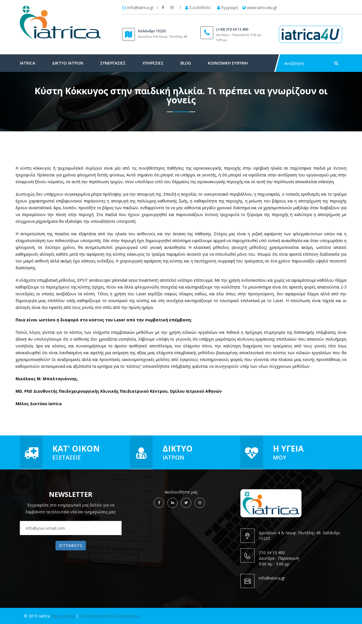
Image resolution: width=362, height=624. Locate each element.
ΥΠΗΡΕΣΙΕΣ (153, 63)
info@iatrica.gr (140, 7)
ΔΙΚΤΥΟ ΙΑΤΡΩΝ (67, 63)
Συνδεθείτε (199, 7)
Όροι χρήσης (63, 616)
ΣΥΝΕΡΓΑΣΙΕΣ (113, 63)
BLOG (185, 63)
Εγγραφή (229, 7)
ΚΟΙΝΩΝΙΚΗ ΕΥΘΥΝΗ (228, 63)
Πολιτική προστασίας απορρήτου (109, 616)
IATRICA (27, 63)
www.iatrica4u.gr (262, 7)
